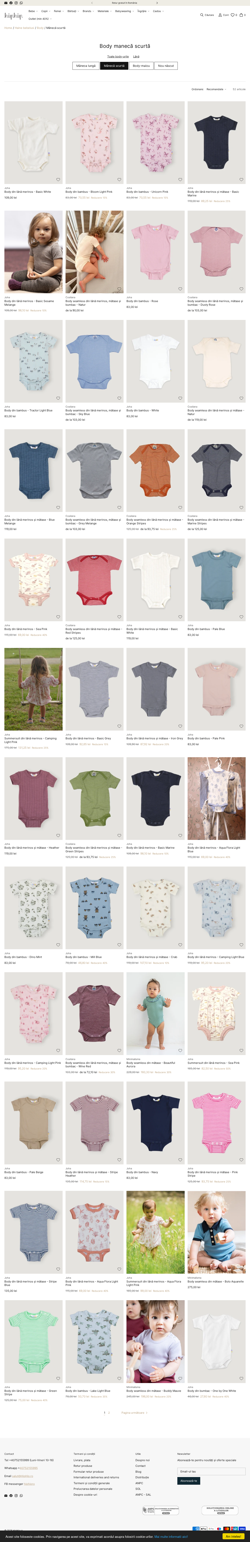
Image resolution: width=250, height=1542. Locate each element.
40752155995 (29, 1468)
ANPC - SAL (143, 1494)
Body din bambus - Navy (142, 1172)
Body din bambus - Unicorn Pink (147, 191)
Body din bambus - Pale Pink (206, 738)
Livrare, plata (82, 1460)
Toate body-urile (118, 56)
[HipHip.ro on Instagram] (16, 2)
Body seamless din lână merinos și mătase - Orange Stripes (154, 521)
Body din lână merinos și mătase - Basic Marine (213, 193)
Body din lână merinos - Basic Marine (150, 847)
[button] (32, 11)
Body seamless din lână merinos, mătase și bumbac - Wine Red (93, 1064)
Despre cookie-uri (85, 1494)
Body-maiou (141, 66)
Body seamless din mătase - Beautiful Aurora (150, 1064)
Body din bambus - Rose (142, 301)
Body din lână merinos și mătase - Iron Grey (154, 738)
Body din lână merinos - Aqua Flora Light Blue (214, 849)
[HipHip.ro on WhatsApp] (21, 2)
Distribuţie (142, 1477)
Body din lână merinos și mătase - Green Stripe (30, 1392)
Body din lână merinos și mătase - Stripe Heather (92, 1174)
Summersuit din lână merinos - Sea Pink (214, 1063)
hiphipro (29, 1484)
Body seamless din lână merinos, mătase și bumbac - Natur (93, 302)
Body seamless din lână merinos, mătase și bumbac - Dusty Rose (215, 302)
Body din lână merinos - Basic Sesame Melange (29, 302)
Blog (138, 1471)
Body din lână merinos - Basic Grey (88, 738)
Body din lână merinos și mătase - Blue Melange (29, 521)
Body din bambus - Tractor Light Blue (28, 410)
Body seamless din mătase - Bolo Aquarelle (216, 1281)
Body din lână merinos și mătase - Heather (31, 847)
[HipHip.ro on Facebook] (11, 2)
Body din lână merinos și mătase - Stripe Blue (30, 1283)
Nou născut (166, 66)
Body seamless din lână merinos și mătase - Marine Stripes (216, 521)
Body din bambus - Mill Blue (84, 957)
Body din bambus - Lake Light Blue (88, 1391)
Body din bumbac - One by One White (212, 1391)
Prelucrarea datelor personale (93, 1489)
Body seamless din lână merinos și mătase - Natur (216, 412)
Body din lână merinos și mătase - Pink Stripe (213, 1174)
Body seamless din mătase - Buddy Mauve (153, 1391)
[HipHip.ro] (13, 15)
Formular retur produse (89, 1471)
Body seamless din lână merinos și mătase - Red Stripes (94, 630)
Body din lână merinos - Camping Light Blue (216, 957)
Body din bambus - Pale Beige (23, 1172)
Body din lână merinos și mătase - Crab (151, 957)
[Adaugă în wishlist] (58, 179)
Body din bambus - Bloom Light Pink (89, 191)
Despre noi (142, 1460)
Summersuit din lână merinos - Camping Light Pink (30, 740)
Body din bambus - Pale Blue (206, 629)
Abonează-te (188, 1481)
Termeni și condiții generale (92, 1483)
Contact (140, 1466)
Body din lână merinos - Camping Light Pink (32, 1063)
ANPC (139, 1483)
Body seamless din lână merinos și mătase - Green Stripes (94, 849)
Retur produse (83, 1466)
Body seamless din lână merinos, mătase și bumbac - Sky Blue (93, 412)
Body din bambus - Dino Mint (23, 957)
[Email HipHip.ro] (5, 2)
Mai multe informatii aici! (171, 1536)
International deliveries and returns (96, 1477)
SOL (138, 1489)
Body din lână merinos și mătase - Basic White (152, 630)
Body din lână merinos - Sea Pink (25, 629)
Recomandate (215, 89)
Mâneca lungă (86, 66)
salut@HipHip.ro (22, 1476)
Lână (136, 56)
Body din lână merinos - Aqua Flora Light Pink (92, 1283)
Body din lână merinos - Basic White (27, 191)
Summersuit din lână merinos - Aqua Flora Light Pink (153, 1283)
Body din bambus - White (142, 410)
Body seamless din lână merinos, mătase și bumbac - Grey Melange (93, 521)
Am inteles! (233, 1536)
